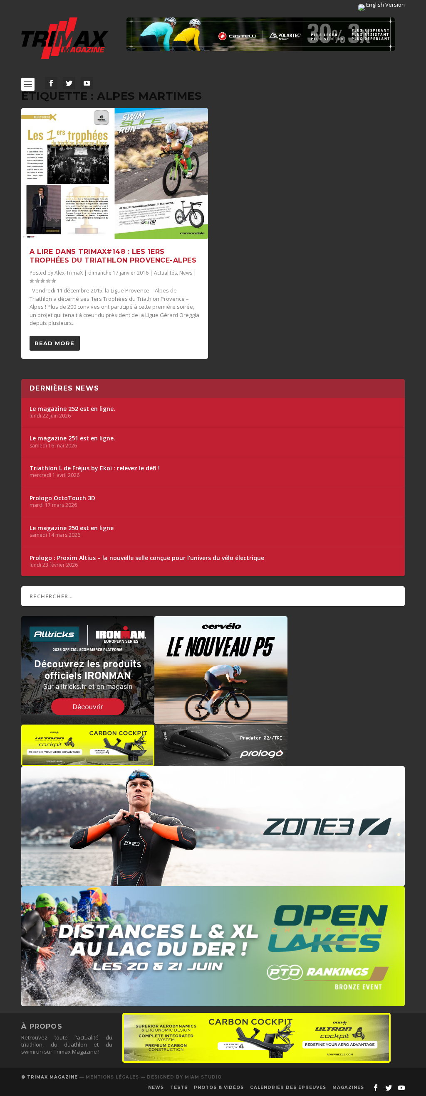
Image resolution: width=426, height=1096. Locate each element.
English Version (385, 4)
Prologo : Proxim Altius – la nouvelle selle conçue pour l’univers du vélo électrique (147, 558)
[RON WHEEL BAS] (256, 1060)
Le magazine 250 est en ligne (72, 528)
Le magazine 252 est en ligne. (72, 409)
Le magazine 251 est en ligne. (72, 438)
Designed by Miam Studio (184, 1077)
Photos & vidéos (219, 1087)
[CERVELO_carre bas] (220, 720)
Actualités (165, 272)
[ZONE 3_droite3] (213, 882)
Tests (179, 1087)
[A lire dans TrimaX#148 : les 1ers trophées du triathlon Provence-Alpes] (114, 174)
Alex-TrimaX (68, 272)
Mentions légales (112, 1077)
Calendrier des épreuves (288, 1087)
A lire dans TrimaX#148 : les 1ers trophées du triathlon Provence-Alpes (113, 256)
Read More (54, 343)
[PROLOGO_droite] (220, 762)
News (185, 272)
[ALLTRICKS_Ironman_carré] (87, 720)
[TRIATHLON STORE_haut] (260, 34)
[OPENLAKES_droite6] (213, 1002)
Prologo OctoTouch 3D (62, 498)
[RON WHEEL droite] (87, 762)
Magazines (348, 1087)
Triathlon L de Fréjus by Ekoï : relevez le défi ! (95, 468)
